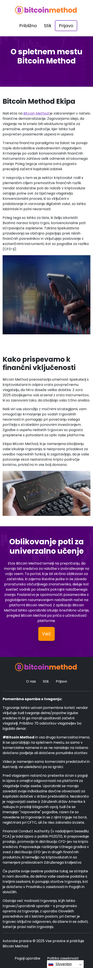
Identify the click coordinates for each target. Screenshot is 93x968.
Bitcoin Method (36, 113)
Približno (28, 26)
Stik (47, 26)
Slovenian (64, 963)
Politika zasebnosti (63, 958)
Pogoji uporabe (27, 958)
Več (46, 633)
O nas (31, 681)
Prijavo (66, 26)
